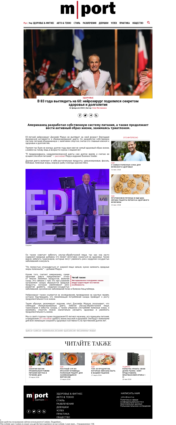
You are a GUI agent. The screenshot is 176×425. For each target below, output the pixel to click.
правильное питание (52, 330)
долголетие (70, 330)
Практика (124, 23)
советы (37, 330)
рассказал (60, 156)
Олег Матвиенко (99, 108)
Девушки (103, 23)
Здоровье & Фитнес (43, 23)
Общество (137, 23)
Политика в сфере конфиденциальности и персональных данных (132, 401)
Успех (114, 23)
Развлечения (89, 23)
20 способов (45, 318)
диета (29, 330)
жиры (92, 330)
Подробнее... (56, 422)
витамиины (82, 330)
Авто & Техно (64, 23)
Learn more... (70, 424)
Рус (25, 23)
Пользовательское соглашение (135, 406)
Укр (30, 23)
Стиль (77, 23)
